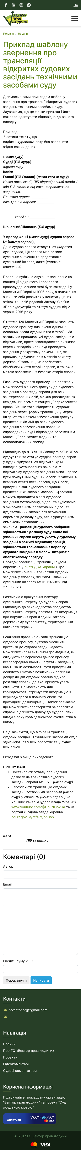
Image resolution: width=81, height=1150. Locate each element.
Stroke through (22, 902)
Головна (8, 33)
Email (7, 884)
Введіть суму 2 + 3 (18, 961)
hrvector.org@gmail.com (28, 1010)
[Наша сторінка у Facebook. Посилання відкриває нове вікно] (6, 5)
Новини (23, 33)
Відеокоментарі (16, 1064)
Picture (48, 902)
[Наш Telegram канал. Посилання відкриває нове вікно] (29, 5)
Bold (6, 902)
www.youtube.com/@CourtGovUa (38, 807)
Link (42, 902)
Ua (76, 5)
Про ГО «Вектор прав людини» (28, 1051)
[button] (72, 18)
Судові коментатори (20, 1071)
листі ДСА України (40, 567)
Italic (11, 902)
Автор (8, 866)
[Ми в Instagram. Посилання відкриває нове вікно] (21, 5)
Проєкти (10, 1057)
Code (37, 902)
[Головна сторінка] (15, 18)
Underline (17, 902)
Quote (32, 902)
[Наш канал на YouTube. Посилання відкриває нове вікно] (13, 5)
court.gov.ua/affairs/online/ (32, 817)
